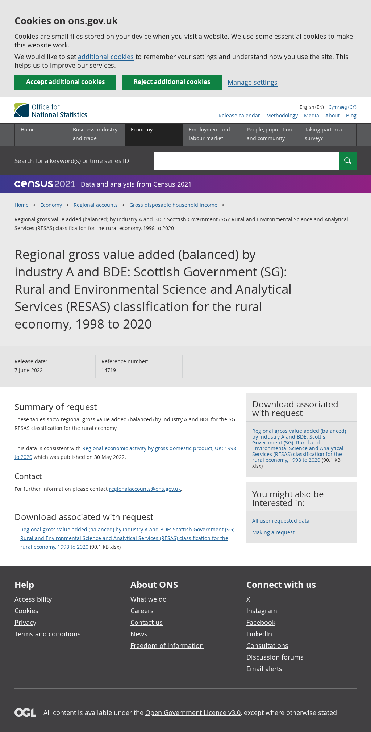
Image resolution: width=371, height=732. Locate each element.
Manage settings (253, 82)
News (138, 633)
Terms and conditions (47, 633)
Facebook (260, 622)
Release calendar (239, 115)
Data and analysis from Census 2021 (136, 184)
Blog (351, 115)
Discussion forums (275, 657)
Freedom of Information (167, 645)
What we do (148, 599)
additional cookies (106, 56)
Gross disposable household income (173, 204)
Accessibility (33, 599)
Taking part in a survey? (323, 134)
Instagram (261, 610)
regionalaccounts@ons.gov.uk (145, 488)
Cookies (26, 610)
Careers (142, 610)
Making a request (273, 532)
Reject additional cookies (172, 82)
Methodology (282, 115)
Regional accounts (96, 204)
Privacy (25, 622)
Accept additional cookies (65, 82)
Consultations (267, 645)
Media (311, 115)
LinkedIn (259, 633)
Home (28, 129)
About (332, 115)
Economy (51, 204)
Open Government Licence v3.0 (193, 712)
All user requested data (280, 520)
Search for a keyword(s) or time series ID (71, 160)
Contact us (146, 622)
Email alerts (264, 668)
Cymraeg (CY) (343, 107)
